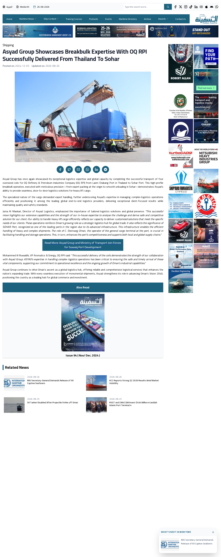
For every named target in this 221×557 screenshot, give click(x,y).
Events (108, 19)
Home (9, 19)
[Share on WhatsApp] (87, 169)
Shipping (8, 45)
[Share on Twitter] (69, 169)
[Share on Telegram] (105, 169)
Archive (147, 19)
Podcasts (93, 19)
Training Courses (74, 19)
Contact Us (180, 19)
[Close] (213, 532)
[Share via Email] (78, 169)
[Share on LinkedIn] (96, 169)
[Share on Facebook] (60, 169)
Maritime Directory (128, 19)
